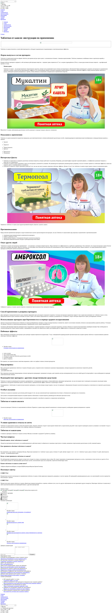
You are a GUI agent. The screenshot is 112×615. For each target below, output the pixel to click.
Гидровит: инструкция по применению (14, 348)
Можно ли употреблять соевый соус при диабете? (17, 588)
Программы (4, 15)
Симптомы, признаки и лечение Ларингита (12, 561)
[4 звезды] (20, 490)
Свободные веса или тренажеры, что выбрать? (19, 512)
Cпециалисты (4, 12)
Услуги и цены (4, 14)
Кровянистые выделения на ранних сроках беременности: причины (24, 532)
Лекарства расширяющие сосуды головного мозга (14, 558)
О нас (2, 11)
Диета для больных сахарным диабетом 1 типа (16, 586)
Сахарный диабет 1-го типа (11, 580)
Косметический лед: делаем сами (15, 522)
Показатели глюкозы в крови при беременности (13, 569)
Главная (3, 9)
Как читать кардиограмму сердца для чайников (13, 567)
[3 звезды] (14, 490)
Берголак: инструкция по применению (14, 419)
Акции (2, 18)
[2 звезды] (9, 490)
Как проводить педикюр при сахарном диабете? (16, 591)
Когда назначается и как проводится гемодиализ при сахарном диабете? (22, 583)
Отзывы (3, 16)
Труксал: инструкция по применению (16, 543)
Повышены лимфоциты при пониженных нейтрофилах (15, 572)
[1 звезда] (3, 490)
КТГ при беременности (7, 564)
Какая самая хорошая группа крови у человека (13, 575)
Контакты (3, 19)
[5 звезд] (25, 490)
